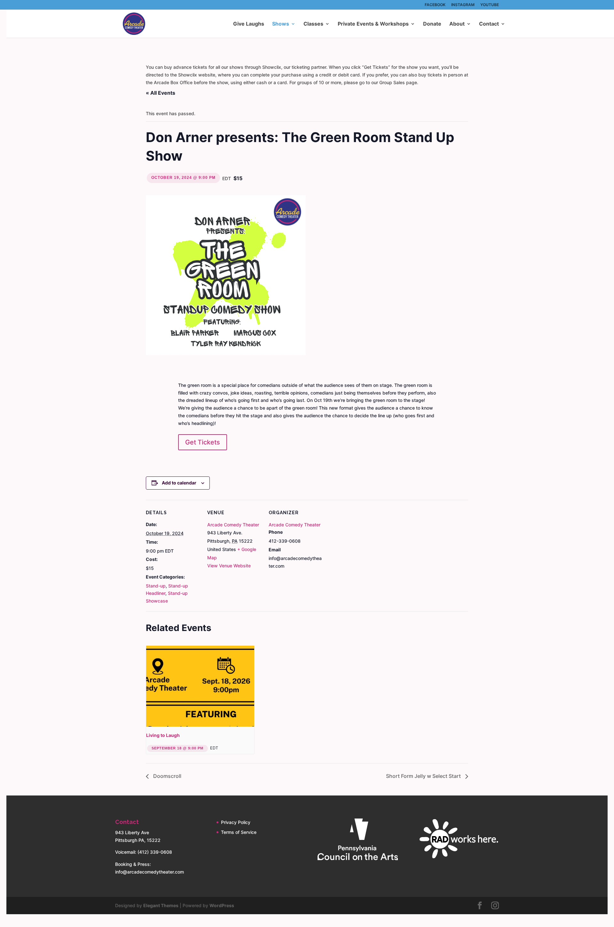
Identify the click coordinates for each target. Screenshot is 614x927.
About (457, 24)
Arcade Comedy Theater (233, 524)
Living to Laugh (163, 735)
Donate (432, 24)
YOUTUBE (489, 5)
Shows (280, 24)
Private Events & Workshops (373, 24)
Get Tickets (202, 442)
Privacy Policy (235, 822)
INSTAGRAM (463, 5)
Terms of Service (238, 832)
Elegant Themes (160, 905)
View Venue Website (229, 565)
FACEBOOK (435, 5)
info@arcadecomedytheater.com (149, 872)
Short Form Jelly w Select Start (424, 776)
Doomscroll (166, 776)
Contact (489, 24)
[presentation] (200, 686)
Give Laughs (248, 24)
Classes (313, 24)
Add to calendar (179, 482)
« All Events (160, 93)
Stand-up (156, 585)
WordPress (221, 905)
